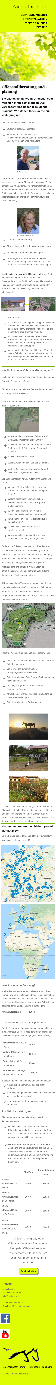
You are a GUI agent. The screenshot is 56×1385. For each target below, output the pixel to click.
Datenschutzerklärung (14, 1367)
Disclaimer (47, 1367)
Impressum (34, 1367)
